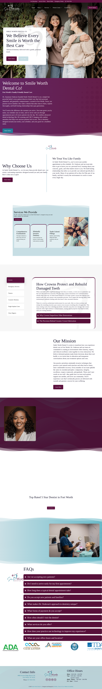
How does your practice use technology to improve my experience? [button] (56, 631)
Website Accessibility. (68, 686)
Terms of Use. (61, 686)
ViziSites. (56, 686)
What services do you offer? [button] (39, 624)
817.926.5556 (31, 680)
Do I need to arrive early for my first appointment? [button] (49, 583)
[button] (11, 58)
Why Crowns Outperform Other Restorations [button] (56, 315)
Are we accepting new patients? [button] (41, 577)
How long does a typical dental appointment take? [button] (49, 590)
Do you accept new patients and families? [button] (45, 597)
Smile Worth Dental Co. (37, 686)
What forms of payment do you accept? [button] (44, 611)
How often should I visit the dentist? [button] (43, 617)
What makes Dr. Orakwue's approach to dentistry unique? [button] (52, 604)
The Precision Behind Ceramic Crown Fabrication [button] (58, 321)
